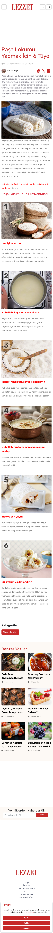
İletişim (26, 885)
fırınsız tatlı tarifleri (27, 184)
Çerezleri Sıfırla (26, 897)
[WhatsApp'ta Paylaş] (39, 71)
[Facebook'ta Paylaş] (49, 71)
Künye (26, 882)
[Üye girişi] (43, 7)
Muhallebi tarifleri (9, 184)
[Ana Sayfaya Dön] (26, 872)
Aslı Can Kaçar (12, 71)
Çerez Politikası (27, 894)
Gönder (42, 814)
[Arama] (49, 7)
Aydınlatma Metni (26, 888)
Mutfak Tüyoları (10, 632)
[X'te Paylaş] (44, 71)
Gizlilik (26, 891)
